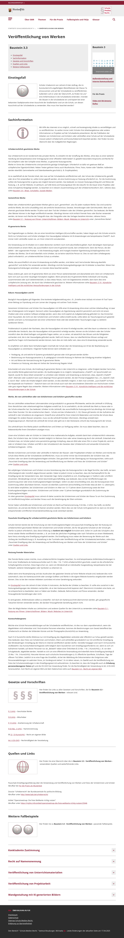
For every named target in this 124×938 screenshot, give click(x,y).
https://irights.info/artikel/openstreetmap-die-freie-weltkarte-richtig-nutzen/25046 (54, 803)
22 (11, 734)
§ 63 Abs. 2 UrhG (15, 729)
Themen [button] (42, 19)
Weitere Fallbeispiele (21, 67)
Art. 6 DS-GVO (13, 740)
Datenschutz (13, 918)
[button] (10, 18)
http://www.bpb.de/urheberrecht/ (34, 794)
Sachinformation (19, 58)
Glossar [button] (96, 19)
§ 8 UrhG (11, 717)
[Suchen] (114, 19)
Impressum (13, 915)
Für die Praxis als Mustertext (30, 786)
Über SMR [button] (29, 19)
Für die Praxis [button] (56, 19)
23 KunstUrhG (19, 734)
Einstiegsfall (18, 55)
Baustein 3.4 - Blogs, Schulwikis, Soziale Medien (32, 190)
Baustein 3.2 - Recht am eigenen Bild (87, 669)
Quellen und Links (20, 64)
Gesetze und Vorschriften (23, 61)
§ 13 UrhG (12, 723)
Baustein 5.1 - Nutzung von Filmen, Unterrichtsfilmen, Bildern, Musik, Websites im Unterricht (51, 219)
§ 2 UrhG (11, 711)
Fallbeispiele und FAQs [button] (78, 19)
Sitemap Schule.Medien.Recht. (20, 920)
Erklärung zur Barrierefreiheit (20, 923)
